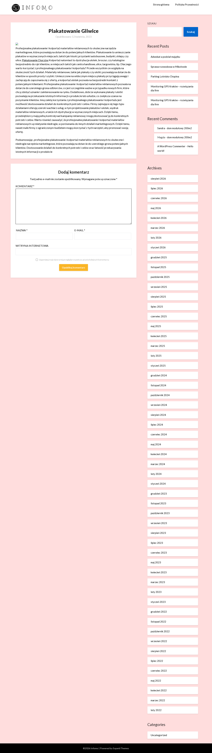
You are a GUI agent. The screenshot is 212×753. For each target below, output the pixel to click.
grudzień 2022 (159, 611)
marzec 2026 (158, 227)
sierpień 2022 (158, 651)
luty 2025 (156, 355)
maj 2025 (156, 326)
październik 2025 (160, 276)
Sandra (161, 128)
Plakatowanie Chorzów (35, 60)
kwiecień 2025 (159, 336)
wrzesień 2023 (159, 523)
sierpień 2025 (158, 296)
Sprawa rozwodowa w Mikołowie (169, 66)
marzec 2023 (158, 582)
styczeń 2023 (158, 601)
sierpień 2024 (158, 414)
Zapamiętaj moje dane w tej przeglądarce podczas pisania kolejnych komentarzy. (74, 259)
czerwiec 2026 (159, 198)
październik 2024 (160, 395)
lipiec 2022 (157, 660)
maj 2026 (156, 208)
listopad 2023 (158, 503)
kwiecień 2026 (159, 217)
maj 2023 (156, 562)
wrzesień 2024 (159, 404)
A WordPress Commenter (171, 146)
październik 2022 (160, 631)
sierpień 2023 (158, 532)
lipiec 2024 (157, 424)
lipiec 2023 (157, 542)
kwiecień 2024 (159, 454)
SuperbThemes (121, 748)
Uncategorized (159, 735)
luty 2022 (156, 710)
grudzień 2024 (159, 375)
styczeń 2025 (158, 365)
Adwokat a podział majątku (165, 56)
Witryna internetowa (32, 245)
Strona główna (161, 4)
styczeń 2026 (158, 247)
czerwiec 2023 (159, 552)
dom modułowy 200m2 (179, 128)
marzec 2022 (158, 700)
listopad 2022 (158, 621)
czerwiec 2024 (159, 434)
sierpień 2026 (158, 178)
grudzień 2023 (159, 493)
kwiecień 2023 (159, 572)
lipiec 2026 (157, 188)
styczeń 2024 (158, 483)
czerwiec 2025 (159, 316)
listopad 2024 (158, 385)
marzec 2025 (158, 345)
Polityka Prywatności (187, 4)
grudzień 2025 (159, 257)
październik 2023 (160, 513)
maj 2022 (156, 680)
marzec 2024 (158, 464)
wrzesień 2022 (159, 641)
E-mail (79, 230)
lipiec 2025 (157, 306)
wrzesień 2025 (159, 286)
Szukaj (151, 23)
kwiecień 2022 (159, 690)
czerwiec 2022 (159, 670)
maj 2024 (156, 444)
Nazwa (21, 230)
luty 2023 (156, 591)
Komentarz (25, 186)
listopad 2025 (158, 267)
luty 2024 (156, 473)
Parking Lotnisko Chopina (165, 76)
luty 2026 (156, 237)
